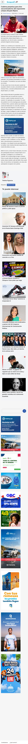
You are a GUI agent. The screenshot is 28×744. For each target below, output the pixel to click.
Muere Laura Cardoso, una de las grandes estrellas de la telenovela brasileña (12, 394)
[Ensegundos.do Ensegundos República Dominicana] (12, 2)
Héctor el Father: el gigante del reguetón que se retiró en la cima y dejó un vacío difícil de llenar (13, 371)
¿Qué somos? (13, 742)
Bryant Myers (11, 184)
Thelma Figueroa (7, 13)
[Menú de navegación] (2, 2)
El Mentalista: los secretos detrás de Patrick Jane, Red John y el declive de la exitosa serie (13, 349)
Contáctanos (4, 742)
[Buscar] (24, 411)
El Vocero (6, 77)
